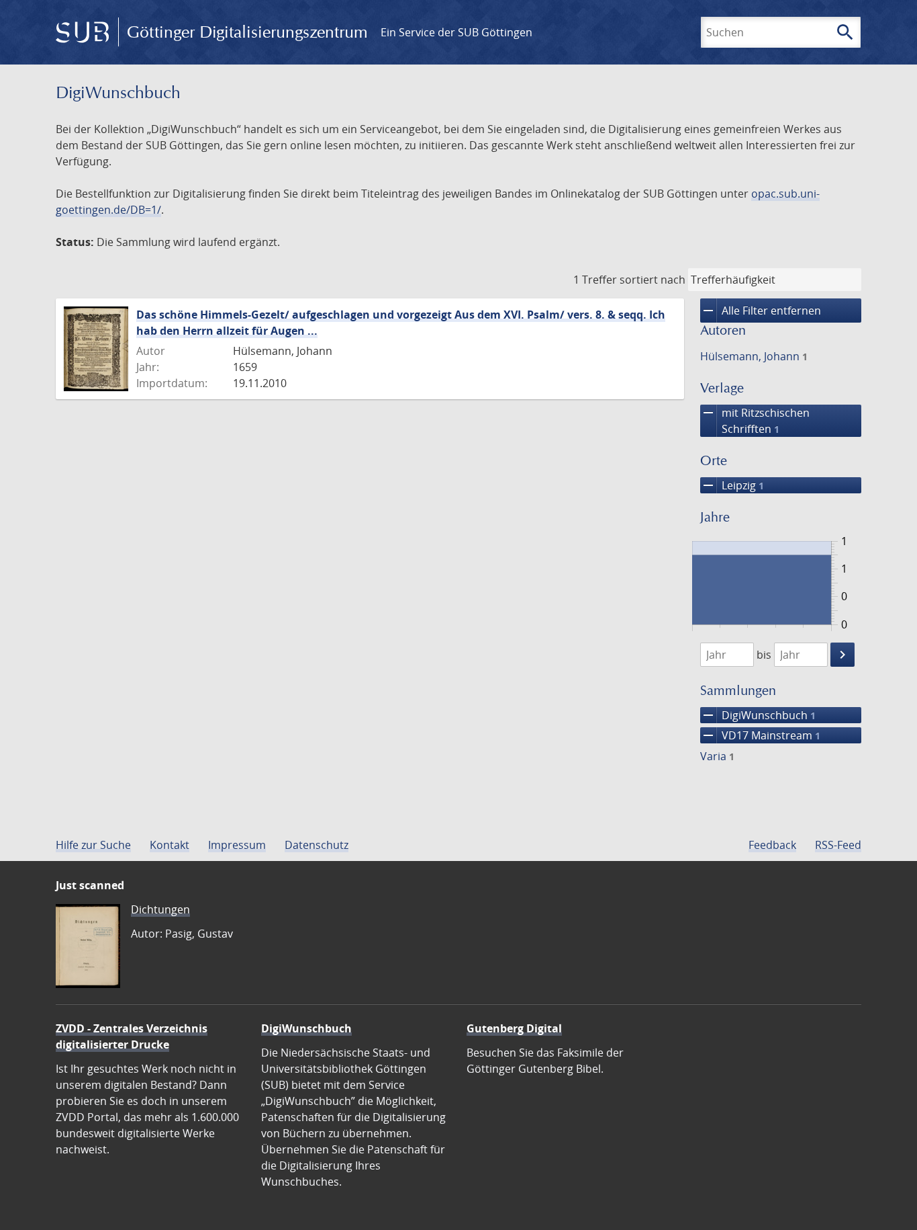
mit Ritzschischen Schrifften (755, 420)
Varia (717, 756)
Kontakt (169, 844)
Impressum (237, 844)
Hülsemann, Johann (754, 356)
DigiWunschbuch (758, 715)
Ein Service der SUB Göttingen (456, 32)
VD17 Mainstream (760, 735)
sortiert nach (652, 279)
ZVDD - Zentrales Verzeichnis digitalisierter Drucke (131, 1036)
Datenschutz (316, 844)
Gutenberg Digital (514, 1028)
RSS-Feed (838, 844)
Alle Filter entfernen (760, 310)
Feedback (772, 844)
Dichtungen (160, 909)
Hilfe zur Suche (93, 844)
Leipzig (732, 485)
